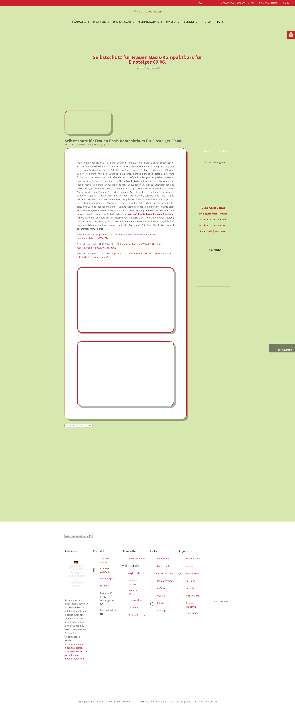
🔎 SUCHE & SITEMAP (267, 3)
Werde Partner (193, 558)
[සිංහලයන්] (216, 3)
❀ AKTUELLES (79, 22)
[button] (291, 35)
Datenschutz (163, 565)
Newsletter (220, 231)
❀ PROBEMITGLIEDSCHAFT (233, 3)
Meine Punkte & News (213, 207)
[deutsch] (211, 3)
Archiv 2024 (220, 219)
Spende (190, 565)
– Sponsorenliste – (213, 371)
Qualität (161, 595)
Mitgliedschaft (193, 573)
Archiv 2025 (205, 219)
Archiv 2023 (205, 225)
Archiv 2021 (206, 231)
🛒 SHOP (206, 22)
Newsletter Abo (137, 558)
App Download (221, 601)
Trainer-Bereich (137, 615)
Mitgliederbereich (137, 573)
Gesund (190, 588)
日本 (200, 3)
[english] (206, 3)
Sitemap (161, 610)
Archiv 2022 (220, 225)
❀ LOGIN (251, 3)
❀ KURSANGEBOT (122, 22)
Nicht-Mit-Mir (193, 595)
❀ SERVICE (188, 22)
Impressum (163, 558)
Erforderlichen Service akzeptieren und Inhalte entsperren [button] (208, 337)
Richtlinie (133, 607)
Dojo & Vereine (164, 580)
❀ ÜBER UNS (99, 22)
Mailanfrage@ (107, 578)
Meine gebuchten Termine (213, 213)
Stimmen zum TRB (213, 348)
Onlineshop (192, 612)
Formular (105, 585)
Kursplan (190, 580)
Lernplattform (136, 600)
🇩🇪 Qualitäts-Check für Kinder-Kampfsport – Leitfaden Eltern (76, 574)
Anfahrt (161, 588)
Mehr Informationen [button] (206, 325)
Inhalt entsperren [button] (205, 329)
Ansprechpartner (165, 573)
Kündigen (162, 603)
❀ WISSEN (171, 22)
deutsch (208, 151)
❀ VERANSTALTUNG (148, 22)
